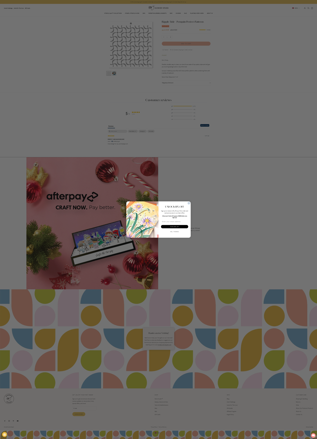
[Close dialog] (189, 203)
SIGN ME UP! (174, 227)
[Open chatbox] (313, 435)
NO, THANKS (174, 232)
